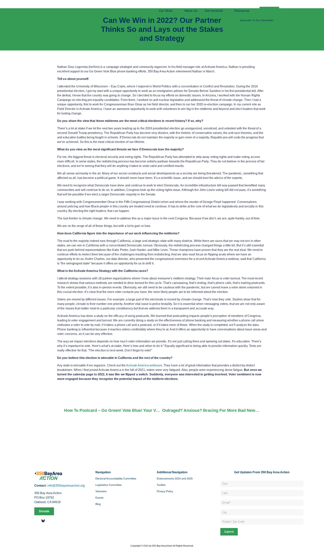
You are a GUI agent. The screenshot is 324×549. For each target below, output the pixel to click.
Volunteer (101, 491)
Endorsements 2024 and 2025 (175, 478)
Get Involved (214, 10)
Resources (242, 10)
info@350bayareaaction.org (66, 485)
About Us (190, 10)
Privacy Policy (165, 491)
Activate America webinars (144, 365)
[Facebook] (37, 521)
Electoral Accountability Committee (115, 478)
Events (99, 497)
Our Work (165, 10)
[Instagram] (49, 521)
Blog (98, 504)
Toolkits (161, 484)
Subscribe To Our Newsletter (257, 20)
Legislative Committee (108, 484)
